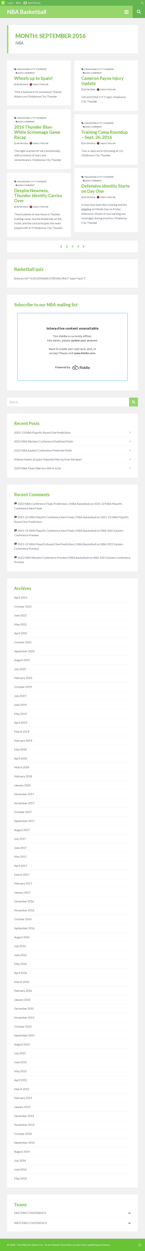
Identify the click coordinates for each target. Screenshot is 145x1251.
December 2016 (24, 901)
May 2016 (20, 963)
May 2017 (20, 856)
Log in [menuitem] (10, 2)
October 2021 (23, 642)
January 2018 (22, 785)
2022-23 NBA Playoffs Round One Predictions (42, 432)
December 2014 (24, 1115)
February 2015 (23, 1097)
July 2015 (20, 1053)
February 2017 (23, 883)
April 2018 (20, 758)
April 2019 (20, 722)
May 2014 (20, 1178)
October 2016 (23, 919)
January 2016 (22, 999)
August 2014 (22, 1151)
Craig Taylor (40, 84)
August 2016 (22, 937)
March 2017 (21, 874)
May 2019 (20, 713)
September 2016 (24, 928)
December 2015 (24, 1008)
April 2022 (20, 633)
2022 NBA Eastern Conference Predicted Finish (43, 450)
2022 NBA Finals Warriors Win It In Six (37, 468)
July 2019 (20, 695)
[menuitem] (3, 3)
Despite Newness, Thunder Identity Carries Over (38, 195)
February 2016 (23, 990)
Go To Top (139, 1245)
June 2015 (20, 1062)
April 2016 (20, 972)
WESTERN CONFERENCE (30, 1223)
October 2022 (23, 606)
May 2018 (20, 749)
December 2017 (24, 794)
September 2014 (24, 1142)
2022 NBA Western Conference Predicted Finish (43, 441)
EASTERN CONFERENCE (30, 1212)
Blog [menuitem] (18, 2)
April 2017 (20, 865)
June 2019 (20, 704)
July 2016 (20, 946)
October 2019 (23, 686)
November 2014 (24, 1124)
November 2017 (24, 803)
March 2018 (21, 767)
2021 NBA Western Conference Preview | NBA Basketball (53, 557)
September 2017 (24, 821)
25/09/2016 (89, 197)
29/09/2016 (89, 89)
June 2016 (20, 955)
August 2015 (22, 1044)
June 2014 (20, 1169)
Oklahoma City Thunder (31, 69)
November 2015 (24, 1017)
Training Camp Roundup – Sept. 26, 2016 (104, 134)
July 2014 (20, 1160)
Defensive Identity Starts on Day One (105, 188)
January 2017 (22, 892)
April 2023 (20, 597)
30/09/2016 (22, 84)
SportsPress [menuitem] (34, 2)
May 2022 (20, 624)
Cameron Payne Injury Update (102, 81)
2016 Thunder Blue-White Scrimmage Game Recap (37, 132)
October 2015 (23, 1026)
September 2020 (24, 651)
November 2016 (24, 910)
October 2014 (23, 1133)
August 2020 (22, 660)
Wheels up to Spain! (33, 78)
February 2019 (23, 740)
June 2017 (20, 847)
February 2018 (23, 776)
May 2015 (20, 1071)
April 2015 (20, 1080)
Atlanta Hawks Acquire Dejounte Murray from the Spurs (48, 459)
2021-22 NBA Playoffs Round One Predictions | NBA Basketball (57, 544)
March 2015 (21, 1089)
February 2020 (23, 677)
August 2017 (22, 830)
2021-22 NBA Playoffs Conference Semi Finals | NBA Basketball (57, 517)
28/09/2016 (22, 143)
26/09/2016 (22, 206)
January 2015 (22, 1106)
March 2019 (21, 731)
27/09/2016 (89, 143)
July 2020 (20, 669)
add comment (26, 73)
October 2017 (23, 812)
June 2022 (20, 615)
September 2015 (24, 1035)
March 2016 (21, 981)
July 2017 (20, 838)
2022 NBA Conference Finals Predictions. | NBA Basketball (54, 503)
